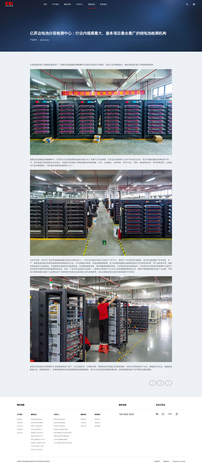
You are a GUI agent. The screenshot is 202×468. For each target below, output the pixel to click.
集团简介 (20, 419)
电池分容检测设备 (59, 422)
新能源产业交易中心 (37, 432)
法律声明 (157, 461)
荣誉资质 (20, 429)
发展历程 (20, 422)
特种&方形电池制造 (37, 422)
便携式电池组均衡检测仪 (61, 436)
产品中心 (79, 4)
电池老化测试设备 (59, 419)
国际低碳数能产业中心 (38, 439)
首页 (45, 4)
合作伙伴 (20, 432)
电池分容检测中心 (36, 429)
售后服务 (97, 426)
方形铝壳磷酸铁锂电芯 (61, 439)
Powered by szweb (179, 461)
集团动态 (83, 419)
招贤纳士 (97, 422)
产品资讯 (83, 422)
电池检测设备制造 (36, 419)
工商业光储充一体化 (37, 446)
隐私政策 (166, 461)
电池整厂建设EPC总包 (38, 443)
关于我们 (55, 4)
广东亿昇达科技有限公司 (57, 260)
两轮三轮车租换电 (36, 449)
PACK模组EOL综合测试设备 (63, 432)
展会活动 (83, 426)
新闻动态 (91, 4)
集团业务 (67, 4)
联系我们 (103, 4)
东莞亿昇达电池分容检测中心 (72, 64)
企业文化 (20, 426)
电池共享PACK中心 (37, 436)
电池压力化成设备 (59, 426)
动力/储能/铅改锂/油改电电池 (63, 443)
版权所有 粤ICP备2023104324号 (39, 461)
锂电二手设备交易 (36, 426)
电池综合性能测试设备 (61, 429)
